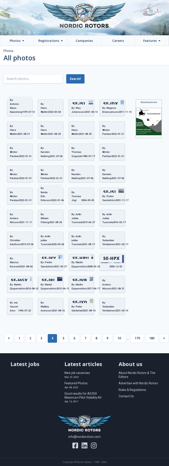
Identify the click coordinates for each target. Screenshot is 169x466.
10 (119, 338)
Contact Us (126, 396)
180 (151, 338)
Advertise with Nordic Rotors (138, 383)
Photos (8, 51)
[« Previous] (8, 338)
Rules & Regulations (132, 390)
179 (137, 338)
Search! (75, 79)
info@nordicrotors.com (84, 436)
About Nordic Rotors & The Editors (137, 375)
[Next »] (164, 338)
